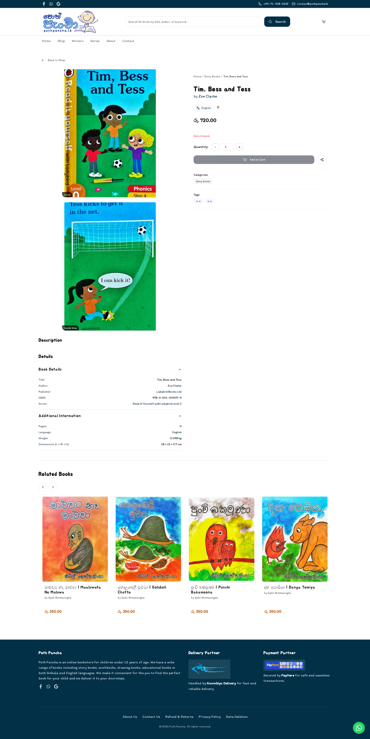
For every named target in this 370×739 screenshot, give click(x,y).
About (110, 41)
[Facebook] (44, 4)
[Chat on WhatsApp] (359, 728)
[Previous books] (43, 487)
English (177, 432)
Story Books (212, 76)
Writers (78, 41)
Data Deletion (237, 716)
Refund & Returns (179, 716)
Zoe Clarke (175, 386)
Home (46, 41)
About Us (130, 716)
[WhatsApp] (51, 4)
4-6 (209, 201)
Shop (61, 41)
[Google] (58, 4)
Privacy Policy (210, 716)
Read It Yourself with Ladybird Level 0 (157, 404)
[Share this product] (322, 159)
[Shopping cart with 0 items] (323, 21)
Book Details (50, 369)
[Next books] (53, 487)
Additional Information (60, 416)
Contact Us (151, 716)
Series (95, 41)
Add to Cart (75, 623)
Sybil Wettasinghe (59, 597)
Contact (128, 41)
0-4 (198, 201)
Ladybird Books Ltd (169, 392)
